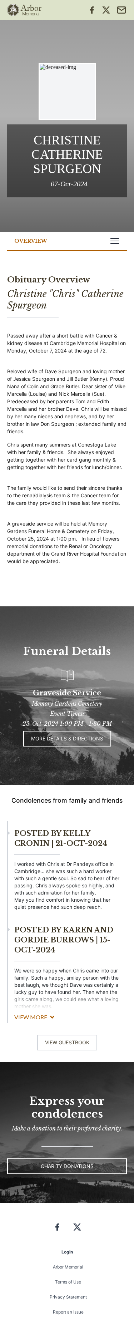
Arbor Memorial (68, 1267)
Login (67, 1252)
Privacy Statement (68, 1297)
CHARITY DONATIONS (67, 1166)
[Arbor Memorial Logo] (24, 10)
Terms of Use (68, 1282)
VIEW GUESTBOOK (67, 1042)
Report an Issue (68, 1312)
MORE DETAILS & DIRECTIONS (67, 738)
